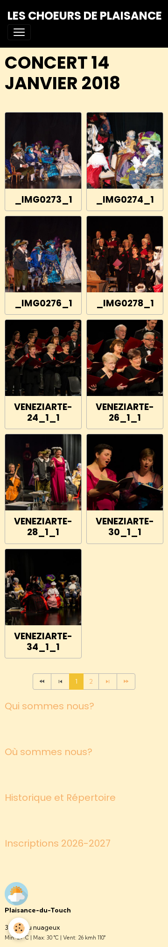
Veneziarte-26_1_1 (125, 412)
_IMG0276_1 (43, 303)
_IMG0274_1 (125, 199)
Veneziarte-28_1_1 (43, 526)
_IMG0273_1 (43, 199)
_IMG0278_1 (125, 303)
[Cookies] (18, 928)
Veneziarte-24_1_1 (43, 412)
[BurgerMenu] (19, 32)
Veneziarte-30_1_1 (125, 526)
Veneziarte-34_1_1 (43, 641)
